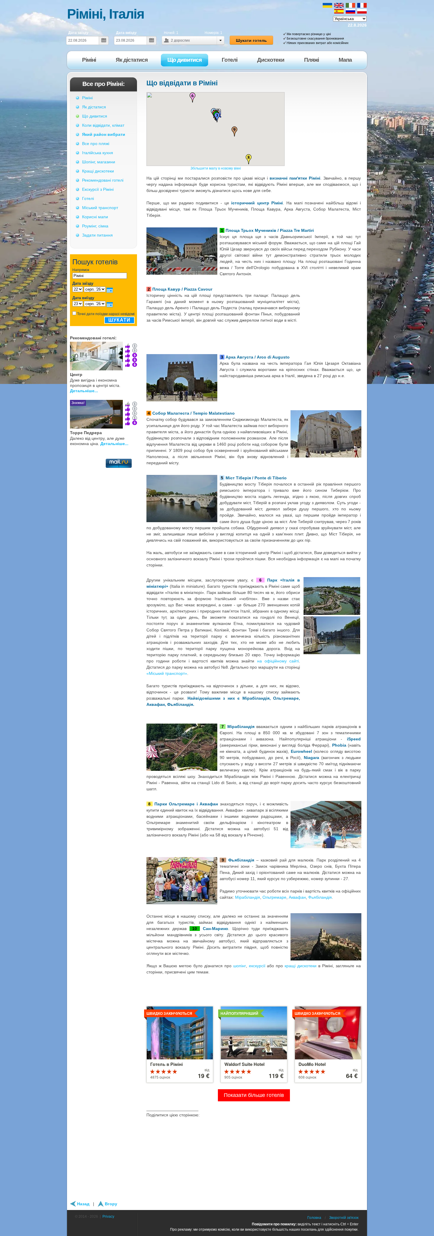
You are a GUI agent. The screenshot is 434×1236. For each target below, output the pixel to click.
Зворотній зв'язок (343, 1218)
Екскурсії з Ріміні (98, 189)
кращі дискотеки (300, 965)
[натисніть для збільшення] (332, 579)
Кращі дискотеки (98, 171)
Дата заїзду (78, 33)
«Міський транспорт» (166, 673)
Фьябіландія (320, 897)
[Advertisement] (103, 497)
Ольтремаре (274, 897)
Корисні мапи (95, 216)
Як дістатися (94, 107)
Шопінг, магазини (98, 161)
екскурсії (257, 965)
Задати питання (97, 235)
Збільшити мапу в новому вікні (215, 168)
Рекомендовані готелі (102, 180)
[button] (217, 117)
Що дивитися (94, 116)
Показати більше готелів (254, 1095)
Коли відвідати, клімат (103, 125)
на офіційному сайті (278, 661)
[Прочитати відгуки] (127, 355)
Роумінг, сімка (95, 226)
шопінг (239, 965)
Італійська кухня (97, 152)
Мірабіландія (247, 897)
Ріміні (87, 97)
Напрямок (80, 270)
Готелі (88, 198)
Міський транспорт (100, 207)
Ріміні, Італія (105, 14)
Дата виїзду (126, 33)
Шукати (119, 320)
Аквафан (297, 897)
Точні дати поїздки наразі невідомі (106, 314)
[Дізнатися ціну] (134, 355)
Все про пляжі (95, 143)
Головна (314, 1218)
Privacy (108, 1216)
